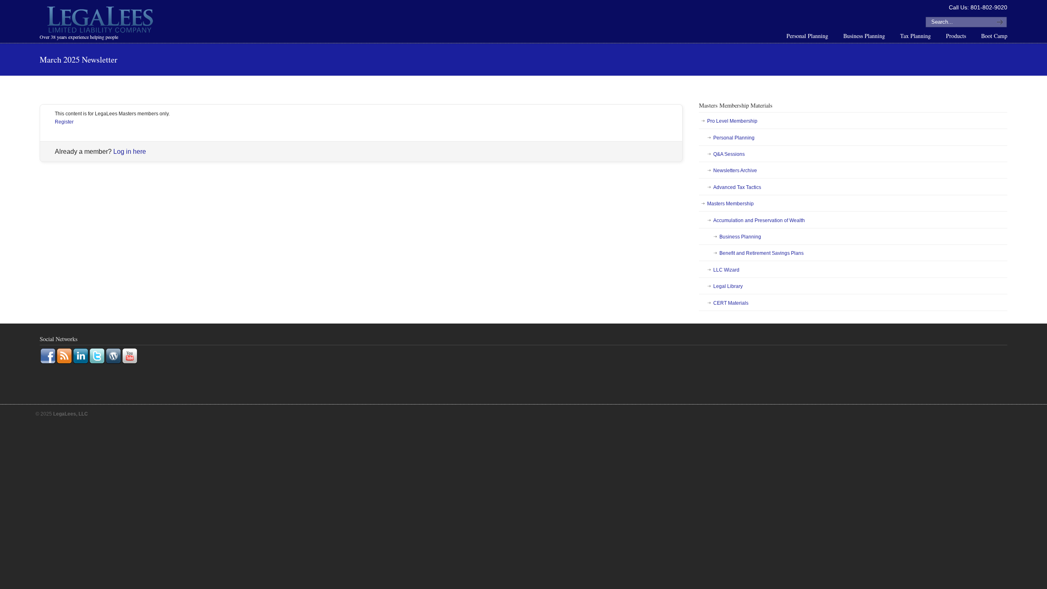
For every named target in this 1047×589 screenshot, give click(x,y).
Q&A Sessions (729, 154)
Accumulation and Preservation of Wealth (759, 220)
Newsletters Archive (735, 170)
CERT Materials (730, 303)
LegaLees (101, 20)
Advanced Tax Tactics (737, 187)
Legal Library (728, 286)
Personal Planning (734, 138)
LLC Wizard (726, 270)
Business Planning (740, 237)
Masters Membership (730, 204)
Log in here (129, 151)
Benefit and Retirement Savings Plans (761, 253)
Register (64, 122)
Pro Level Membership (732, 121)
